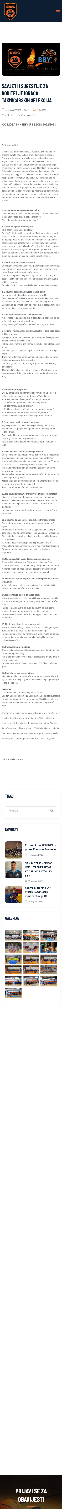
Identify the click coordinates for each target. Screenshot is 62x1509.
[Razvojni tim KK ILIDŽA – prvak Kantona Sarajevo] (13, 850)
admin (9, 115)
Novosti (41, 109)
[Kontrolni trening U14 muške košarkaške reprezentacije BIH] (13, 894)
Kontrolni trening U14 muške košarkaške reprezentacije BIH (38, 892)
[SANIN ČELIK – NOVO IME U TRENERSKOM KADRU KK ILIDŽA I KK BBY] (13, 869)
